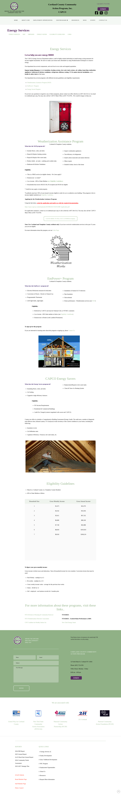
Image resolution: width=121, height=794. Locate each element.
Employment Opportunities (47, 767)
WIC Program (44, 763)
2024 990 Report (20, 751)
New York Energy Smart (69, 622)
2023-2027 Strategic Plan (22, 766)
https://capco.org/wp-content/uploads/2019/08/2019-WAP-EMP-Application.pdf (47, 207)
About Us (42, 771)
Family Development (46, 755)
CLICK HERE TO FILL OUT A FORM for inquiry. (60, 218)
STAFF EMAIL (19, 775)
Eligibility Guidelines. (47, 195)
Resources (43, 775)
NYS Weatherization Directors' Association (37, 618)
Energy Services (45, 751)
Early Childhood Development (48, 759)
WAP (93, 301)
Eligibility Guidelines (67, 314)
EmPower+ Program (33, 86)
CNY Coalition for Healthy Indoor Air (35, 622)
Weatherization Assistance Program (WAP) (39, 82)
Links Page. (56, 230)
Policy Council (19, 788)
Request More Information (47, 779)
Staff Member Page (20, 783)
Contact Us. (71, 330)
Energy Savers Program (33, 89)
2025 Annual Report (20, 754)
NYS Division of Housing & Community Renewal (39, 615)
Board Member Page (21, 779)
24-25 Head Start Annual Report (24, 757)
